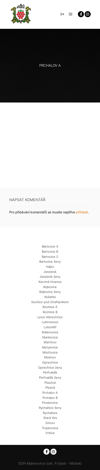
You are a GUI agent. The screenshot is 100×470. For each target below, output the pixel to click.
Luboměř (50, 327)
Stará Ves (50, 418)
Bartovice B (50, 251)
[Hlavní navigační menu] (71, 14)
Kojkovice (50, 287)
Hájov (50, 266)
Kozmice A (50, 307)
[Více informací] (62, 14)
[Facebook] (81, 14)
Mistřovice (50, 352)
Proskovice (50, 402)
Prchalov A (50, 392)
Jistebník (50, 272)
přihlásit (82, 212)
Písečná (50, 382)
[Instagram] (88, 14)
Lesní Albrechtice (50, 317)
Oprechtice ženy (50, 367)
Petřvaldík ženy (50, 377)
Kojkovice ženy (50, 292)
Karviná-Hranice (50, 282)
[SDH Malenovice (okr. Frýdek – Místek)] (21, 14)
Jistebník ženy (50, 276)
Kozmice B (50, 312)
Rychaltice (50, 413)
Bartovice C (50, 256)
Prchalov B (50, 398)
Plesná (50, 387)
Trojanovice (50, 428)
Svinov (50, 423)
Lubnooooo (50, 322)
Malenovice (50, 332)
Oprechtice (50, 362)
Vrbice (50, 433)
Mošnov (50, 357)
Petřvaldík (50, 372)
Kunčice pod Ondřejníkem (50, 302)
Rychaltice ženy (50, 408)
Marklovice (50, 337)
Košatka (50, 297)
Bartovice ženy (50, 261)
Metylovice (50, 347)
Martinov (50, 342)
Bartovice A (50, 246)
